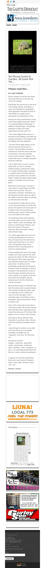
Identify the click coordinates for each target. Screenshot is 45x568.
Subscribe (14, 463)
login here (30, 464)
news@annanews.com (15, 541)
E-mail (7, 552)
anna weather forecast (22, 399)
